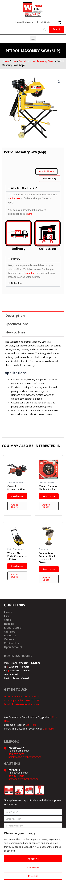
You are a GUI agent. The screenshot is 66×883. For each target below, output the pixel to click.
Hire (13, 61)
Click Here (31, 724)
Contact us (29, 273)
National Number (21, 696)
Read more (17, 496)
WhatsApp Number (22, 700)
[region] (33, 855)
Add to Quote (46, 171)
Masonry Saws (45, 61)
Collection (16, 283)
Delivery (15, 259)
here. (30, 213)
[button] (33, 38)
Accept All (33, 858)
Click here (15, 198)
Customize (33, 867)
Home (5, 61)
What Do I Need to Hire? (24, 188)
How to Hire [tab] (15, 332)
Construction (27, 61)
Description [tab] (15, 315)
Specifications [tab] (17, 324)
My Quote (45, 22)
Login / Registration (25, 22)
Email (21, 704)
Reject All (33, 876)
